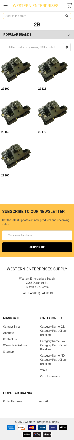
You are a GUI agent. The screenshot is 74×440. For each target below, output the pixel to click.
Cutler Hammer (12, 401)
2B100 (5, 88)
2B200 (5, 175)
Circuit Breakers (50, 376)
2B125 (42, 88)
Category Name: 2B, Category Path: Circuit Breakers (53, 330)
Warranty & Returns (15, 345)
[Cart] (69, 5)
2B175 (42, 132)
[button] (67, 47)
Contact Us (10, 339)
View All (43, 401)
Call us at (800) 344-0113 (37, 293)
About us (8, 332)
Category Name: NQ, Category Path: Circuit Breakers (53, 359)
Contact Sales (12, 326)
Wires (43, 370)
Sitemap (8, 351)
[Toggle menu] (5, 5)
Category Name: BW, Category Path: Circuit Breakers (53, 345)
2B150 (5, 132)
